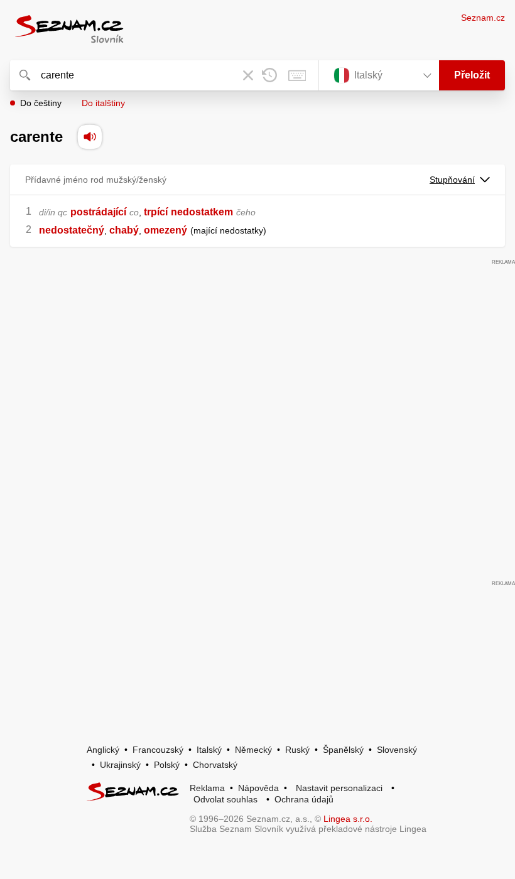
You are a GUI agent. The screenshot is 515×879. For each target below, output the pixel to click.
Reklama (207, 788)
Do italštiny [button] (103, 103)
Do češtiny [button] (41, 103)
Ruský (297, 750)
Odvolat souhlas (225, 799)
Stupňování (452, 180)
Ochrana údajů (303, 799)
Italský (209, 750)
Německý (253, 750)
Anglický (103, 750)
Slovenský (397, 750)
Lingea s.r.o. (347, 819)
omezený (165, 230)
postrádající (98, 212)
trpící (156, 212)
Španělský (343, 750)
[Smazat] (248, 75)
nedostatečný (71, 230)
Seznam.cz (483, 18)
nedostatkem (202, 212)
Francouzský (158, 750)
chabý (124, 230)
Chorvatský (215, 765)
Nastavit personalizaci (339, 788)
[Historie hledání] (269, 75)
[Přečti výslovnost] (89, 136)
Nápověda (258, 788)
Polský (167, 765)
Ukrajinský (120, 765)
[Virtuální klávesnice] (297, 75)
